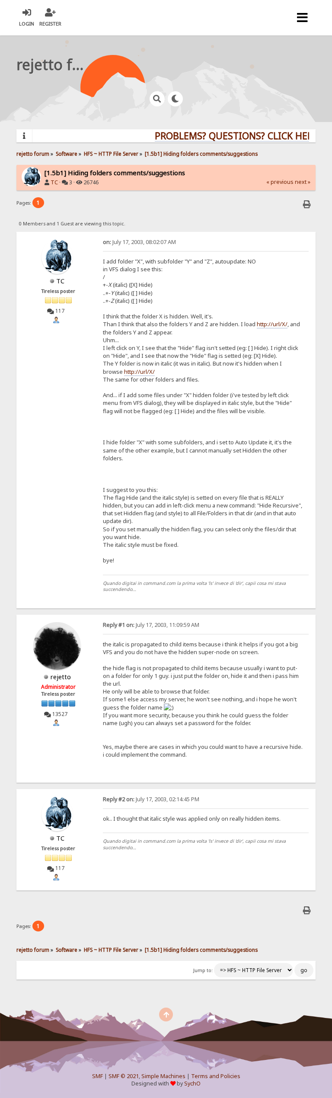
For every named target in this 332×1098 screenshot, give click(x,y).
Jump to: (203, 970)
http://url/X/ (272, 324)
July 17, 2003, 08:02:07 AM (139, 242)
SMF (97, 1076)
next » (302, 182)
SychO (192, 1083)
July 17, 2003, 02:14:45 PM (151, 799)
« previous (280, 182)
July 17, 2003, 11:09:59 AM (151, 625)
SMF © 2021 (124, 1076)
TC (54, 182)
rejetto (60, 676)
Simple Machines (163, 1076)
